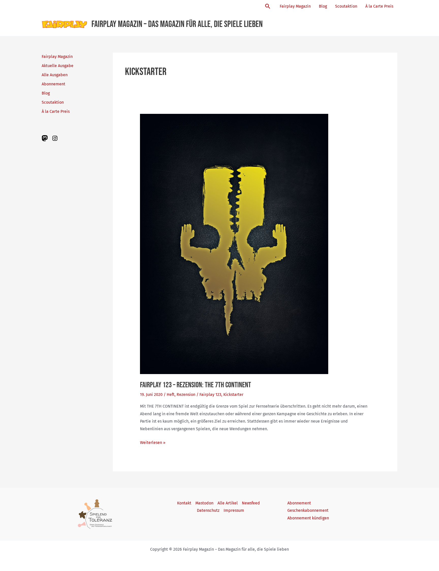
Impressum (234, 510)
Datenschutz (208, 510)
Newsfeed (251, 503)
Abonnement (53, 84)
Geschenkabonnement (307, 510)
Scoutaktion (346, 6)
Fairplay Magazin (295, 6)
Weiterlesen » (152, 443)
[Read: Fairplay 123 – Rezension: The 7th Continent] (234, 243)
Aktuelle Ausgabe (57, 65)
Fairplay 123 (210, 394)
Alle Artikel (227, 503)
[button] (268, 6)
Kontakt (184, 503)
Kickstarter (233, 394)
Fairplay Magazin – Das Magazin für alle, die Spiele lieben (177, 24)
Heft (171, 394)
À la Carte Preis (379, 6)
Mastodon (204, 503)
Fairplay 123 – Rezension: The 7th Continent (195, 385)
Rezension (186, 394)
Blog (323, 6)
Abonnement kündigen (308, 518)
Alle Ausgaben (55, 74)
